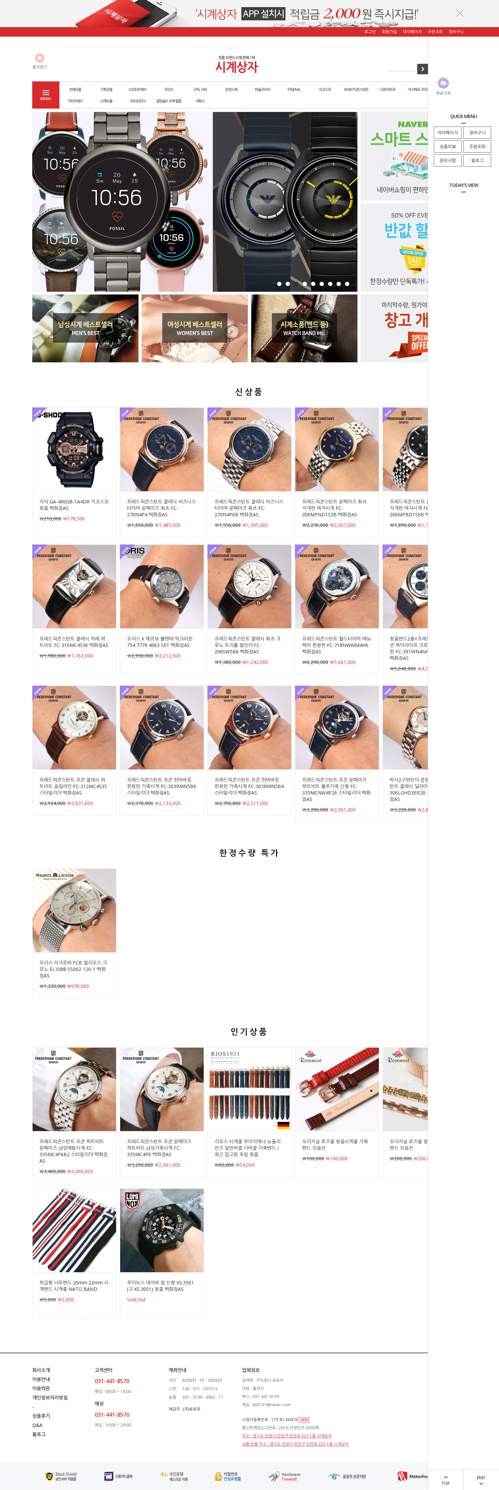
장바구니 (477, 133)
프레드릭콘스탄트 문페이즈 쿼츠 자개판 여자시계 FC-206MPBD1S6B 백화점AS (422, 508)
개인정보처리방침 (50, 1397)
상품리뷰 (448, 147)
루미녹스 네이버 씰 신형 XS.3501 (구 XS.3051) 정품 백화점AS (160, 1285)
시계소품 (106, 100)
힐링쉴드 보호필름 (168, 100)
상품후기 (41, 1416)
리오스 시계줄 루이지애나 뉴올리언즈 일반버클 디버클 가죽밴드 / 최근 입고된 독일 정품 (247, 1148)
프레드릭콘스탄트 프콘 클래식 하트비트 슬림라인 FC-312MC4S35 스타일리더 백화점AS (73, 786)
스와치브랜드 (137, 89)
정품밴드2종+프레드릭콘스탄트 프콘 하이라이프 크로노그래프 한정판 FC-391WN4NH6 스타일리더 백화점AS (424, 648)
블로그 (477, 160)
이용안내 (41, 1379)
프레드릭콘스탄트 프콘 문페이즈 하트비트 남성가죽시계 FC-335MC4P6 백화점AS (159, 1148)
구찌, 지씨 (200, 89)
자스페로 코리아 (419, 89)
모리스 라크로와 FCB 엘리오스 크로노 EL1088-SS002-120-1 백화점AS (73, 969)
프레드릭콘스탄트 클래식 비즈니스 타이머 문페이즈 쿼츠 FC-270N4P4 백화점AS (161, 508)
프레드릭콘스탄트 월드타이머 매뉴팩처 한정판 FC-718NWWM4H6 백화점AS (336, 645)
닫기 (460, 13)
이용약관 (41, 1388)
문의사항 (448, 160)
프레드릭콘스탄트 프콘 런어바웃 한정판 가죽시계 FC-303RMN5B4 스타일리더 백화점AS (249, 786)
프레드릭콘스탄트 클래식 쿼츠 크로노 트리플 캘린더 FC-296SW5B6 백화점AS (247, 645)
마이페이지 (448, 133)
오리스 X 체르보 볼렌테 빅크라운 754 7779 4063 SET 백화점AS (159, 641)
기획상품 (106, 89)
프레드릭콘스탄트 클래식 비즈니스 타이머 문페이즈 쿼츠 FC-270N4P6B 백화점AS (249, 508)
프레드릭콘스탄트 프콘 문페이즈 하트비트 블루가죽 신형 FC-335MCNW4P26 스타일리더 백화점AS (336, 789)
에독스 (200, 100)
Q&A (37, 1425)
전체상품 (75, 89)
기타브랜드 (75, 100)
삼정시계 (231, 89)
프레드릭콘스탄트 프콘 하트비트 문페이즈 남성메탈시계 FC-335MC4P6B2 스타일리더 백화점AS (73, 1151)
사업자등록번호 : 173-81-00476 (270, 1419)
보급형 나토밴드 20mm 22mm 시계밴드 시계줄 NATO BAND (74, 1285)
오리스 (168, 89)
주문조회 (477, 147)
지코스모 (325, 89)
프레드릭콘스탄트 (356, 89)
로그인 (370, 32)
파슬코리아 (262, 89)
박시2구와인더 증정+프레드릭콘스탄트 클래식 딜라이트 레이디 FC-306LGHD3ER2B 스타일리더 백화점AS (424, 789)
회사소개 (41, 1370)
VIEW (304, 1419)
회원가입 (389, 32)
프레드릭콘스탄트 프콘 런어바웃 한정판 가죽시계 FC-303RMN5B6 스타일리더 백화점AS (161, 786)
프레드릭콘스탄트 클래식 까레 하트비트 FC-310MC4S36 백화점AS (73, 641)
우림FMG (293, 89)
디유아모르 (387, 89)
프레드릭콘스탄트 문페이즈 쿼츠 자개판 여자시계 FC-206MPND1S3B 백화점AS (334, 508)
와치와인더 (137, 100)
